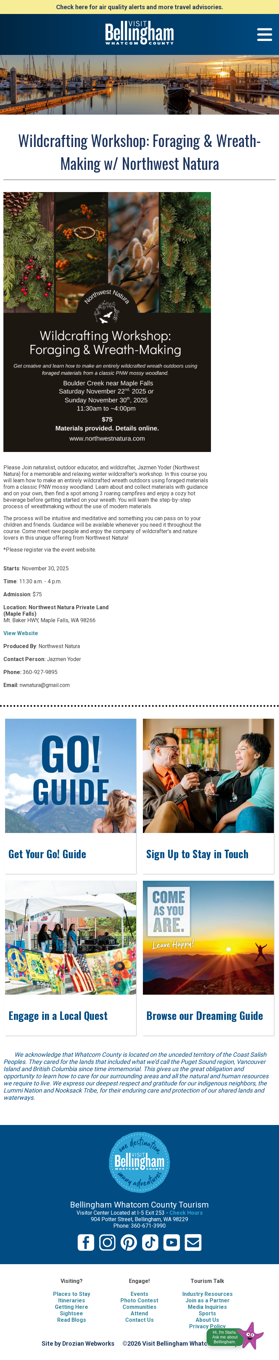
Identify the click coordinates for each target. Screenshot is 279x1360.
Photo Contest (139, 1300)
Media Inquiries (207, 1307)
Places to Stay (71, 1294)
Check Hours (186, 1213)
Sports (207, 1313)
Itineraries (71, 1300)
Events (139, 1294)
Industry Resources (207, 1294)
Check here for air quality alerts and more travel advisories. (139, 7)
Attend (139, 1313)
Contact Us (139, 1320)
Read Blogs (71, 1320)
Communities (139, 1307)
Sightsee (71, 1313)
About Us (207, 1320)
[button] (235, 1334)
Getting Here (71, 1307)
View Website (20, 633)
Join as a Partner (207, 1300)
